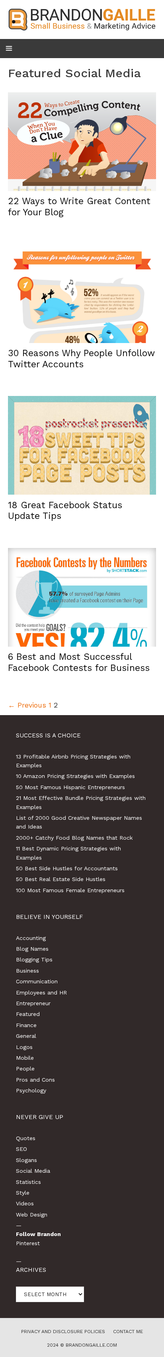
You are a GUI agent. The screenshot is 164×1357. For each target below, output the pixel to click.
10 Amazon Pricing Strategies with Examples (75, 776)
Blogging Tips (34, 959)
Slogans (26, 1160)
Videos (25, 1203)
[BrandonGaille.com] (82, 19)
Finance (26, 1025)
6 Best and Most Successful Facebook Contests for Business (79, 662)
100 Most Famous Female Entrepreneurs (70, 890)
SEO (21, 1149)
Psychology (31, 1090)
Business (27, 970)
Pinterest (28, 1243)
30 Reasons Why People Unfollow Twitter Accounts (81, 359)
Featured (28, 1014)
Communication (37, 981)
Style (22, 1192)
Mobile (25, 1058)
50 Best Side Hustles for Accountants (67, 868)
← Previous (27, 705)
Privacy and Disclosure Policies (63, 1331)
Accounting (31, 938)
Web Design (31, 1214)
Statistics (28, 1182)
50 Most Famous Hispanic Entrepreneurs (70, 787)
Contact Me (128, 1331)
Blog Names (32, 949)
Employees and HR (41, 992)
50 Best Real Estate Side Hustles (60, 879)
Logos (24, 1047)
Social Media (33, 1171)
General (26, 1036)
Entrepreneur (33, 1003)
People (25, 1068)
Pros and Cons (35, 1079)
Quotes (25, 1138)
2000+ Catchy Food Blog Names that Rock (74, 837)
